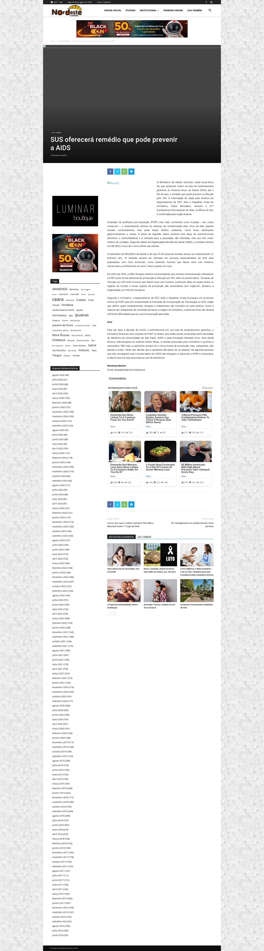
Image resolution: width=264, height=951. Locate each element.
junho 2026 (58, 384)
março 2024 (58, 508)
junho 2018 (58, 825)
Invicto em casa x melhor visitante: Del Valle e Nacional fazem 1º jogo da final (130, 525)
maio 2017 (57, 884)
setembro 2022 (60, 590)
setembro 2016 (60, 921)
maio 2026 (57, 388)
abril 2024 (57, 503)
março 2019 (58, 783)
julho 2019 (57, 765)
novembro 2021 (60, 636)
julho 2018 (57, 820)
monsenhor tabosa (60, 330)
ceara (58, 299)
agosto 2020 (58, 705)
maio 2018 (57, 829)
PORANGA (58, 340)
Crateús (81, 299)
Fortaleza (67, 305)
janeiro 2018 (58, 847)
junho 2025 (58, 439)
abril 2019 (57, 779)
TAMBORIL (84, 350)
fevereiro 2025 (59, 457)
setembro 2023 (60, 535)
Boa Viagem (85, 289)
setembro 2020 (60, 701)
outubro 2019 (59, 751)
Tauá (94, 350)
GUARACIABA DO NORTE (63, 310)
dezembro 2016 (60, 907)
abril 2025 (57, 448)
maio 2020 (57, 719)
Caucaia (91, 294)
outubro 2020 (59, 696)
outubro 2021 (59, 641)
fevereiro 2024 (59, 512)
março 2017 (58, 893)
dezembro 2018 (60, 797)
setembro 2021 (60, 645)
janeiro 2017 (58, 903)
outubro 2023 (59, 531)
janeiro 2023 (58, 572)
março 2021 (58, 673)
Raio (93, 340)
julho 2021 (57, 655)
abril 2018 (57, 834)
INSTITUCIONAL (148, 10)
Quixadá (70, 340)
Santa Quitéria (79, 345)
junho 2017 (58, 880)
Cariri (83, 294)
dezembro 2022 (60, 577)
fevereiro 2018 (59, 843)
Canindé (74, 294)
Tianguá (56, 355)
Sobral (92, 345)
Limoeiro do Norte (82, 325)
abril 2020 (57, 724)
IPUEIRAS (131, 10)
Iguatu (80, 310)
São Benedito (59, 350)
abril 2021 (57, 668)
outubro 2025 (59, 420)
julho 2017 (57, 875)
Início (52, 41)
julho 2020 (57, 710)
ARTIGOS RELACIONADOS (121, 537)
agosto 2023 (58, 540)
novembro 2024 (60, 471)
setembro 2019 (60, 756)
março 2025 (58, 453)
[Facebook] (206, 2)
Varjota (76, 355)
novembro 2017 (60, 857)
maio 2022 (57, 609)
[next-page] (114, 614)
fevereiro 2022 (59, 623)
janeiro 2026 (58, 407)
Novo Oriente (77, 335)
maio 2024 (57, 499)
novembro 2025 (60, 416)
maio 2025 (57, 443)
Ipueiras (82, 314)
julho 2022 (57, 600)
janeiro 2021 (58, 682)
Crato (91, 299)
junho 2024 (58, 494)
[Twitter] (117, 171)
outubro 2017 (59, 861)
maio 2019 (57, 774)
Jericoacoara (75, 320)
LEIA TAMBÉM (194, 10)
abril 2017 (57, 889)
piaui (87, 335)
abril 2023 (57, 558)
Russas (68, 345)
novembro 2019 (60, 746)
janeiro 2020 (58, 737)
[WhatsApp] (124, 171)
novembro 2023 (60, 526)
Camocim (63, 294)
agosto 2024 (58, 485)
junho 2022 (58, 604)
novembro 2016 (60, 912)
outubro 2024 (59, 476)
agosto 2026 (58, 375)
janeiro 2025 (58, 462)
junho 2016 (58, 935)
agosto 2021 (58, 650)
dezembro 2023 (60, 521)
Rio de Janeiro (57, 345)
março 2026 (58, 398)
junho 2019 (58, 769)
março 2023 (58, 563)
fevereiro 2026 (59, 402)
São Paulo (72, 350)
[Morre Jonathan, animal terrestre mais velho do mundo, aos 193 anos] (160, 554)
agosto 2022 (58, 595)
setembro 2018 (60, 811)
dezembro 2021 (60, 632)
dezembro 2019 (60, 742)
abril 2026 (57, 393)
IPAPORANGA (59, 315)
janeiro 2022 (58, 627)
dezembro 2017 (60, 852)
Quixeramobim (83, 340)
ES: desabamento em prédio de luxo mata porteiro (192, 525)
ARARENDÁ (59, 289)
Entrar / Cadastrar (104, 2)
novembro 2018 (60, 802)
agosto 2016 (58, 926)
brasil (54, 294)
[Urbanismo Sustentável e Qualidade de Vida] (197, 590)
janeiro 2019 (58, 792)
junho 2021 (58, 659)
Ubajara (67, 355)
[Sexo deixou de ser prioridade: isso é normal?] (124, 554)
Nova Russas (61, 335)
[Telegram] (131, 171)
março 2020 (58, 728)
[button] (210, 10)
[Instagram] (211, 2)
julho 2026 (57, 379)
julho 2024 (57, 489)
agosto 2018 (58, 815)
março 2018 (58, 838)
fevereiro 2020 (59, 733)
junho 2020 (58, 714)
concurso (70, 300)
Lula (94, 325)
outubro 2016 (59, 916)
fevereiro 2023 (59, 567)
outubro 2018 (59, 806)
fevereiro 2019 (59, 788)
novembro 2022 (60, 581)
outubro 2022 (59, 586)
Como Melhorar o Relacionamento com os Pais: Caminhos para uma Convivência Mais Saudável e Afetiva (196, 572)
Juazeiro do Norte (62, 325)
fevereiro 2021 (59, 678)
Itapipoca (56, 320)
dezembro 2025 (60, 411)
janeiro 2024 (58, 517)
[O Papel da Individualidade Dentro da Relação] (124, 590)
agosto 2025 (58, 430)
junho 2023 (58, 549)
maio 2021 (57, 664)
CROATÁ (55, 305)
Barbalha (74, 289)
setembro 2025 (60, 425)
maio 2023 (57, 554)
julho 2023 (57, 544)
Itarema (65, 320)
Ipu (71, 315)
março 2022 (58, 618)
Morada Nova (75, 330)
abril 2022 (57, 613)
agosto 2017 (58, 870)
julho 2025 (57, 434)
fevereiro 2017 (59, 898)
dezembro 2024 (60, 466)
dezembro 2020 (60, 687)
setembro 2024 (60, 480)
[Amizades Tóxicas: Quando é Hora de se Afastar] (160, 590)
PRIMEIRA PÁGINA (173, 10)
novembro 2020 (60, 691)
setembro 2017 (60, 866)
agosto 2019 (58, 760)
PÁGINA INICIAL (112, 10)
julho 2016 (57, 930)
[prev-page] (109, 614)
